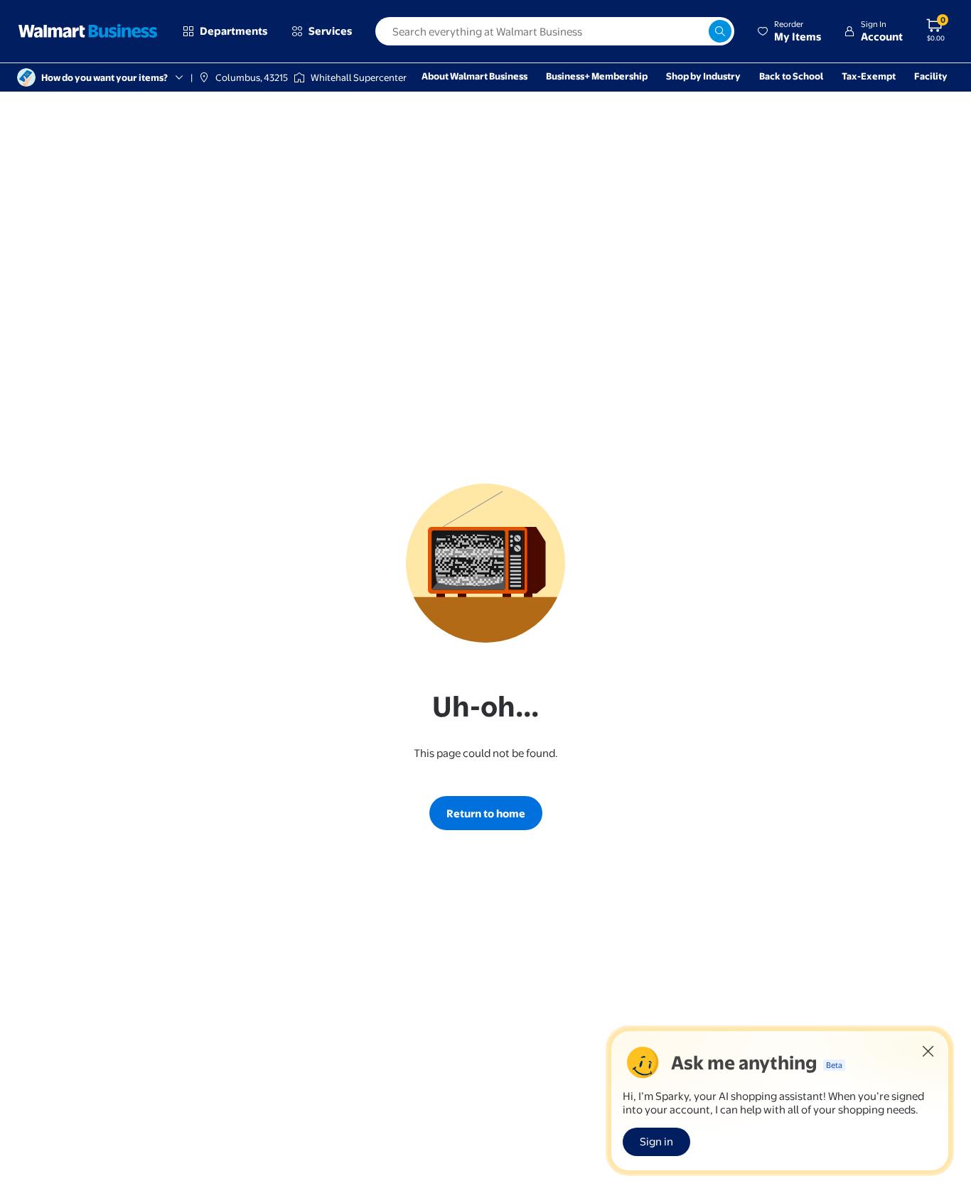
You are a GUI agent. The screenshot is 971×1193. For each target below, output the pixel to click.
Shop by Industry (703, 76)
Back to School (791, 76)
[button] (789, 31)
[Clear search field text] (697, 31)
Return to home (485, 813)
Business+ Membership (597, 76)
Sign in (656, 1141)
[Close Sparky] (928, 1050)
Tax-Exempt (869, 76)
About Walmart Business (474, 76)
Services (330, 31)
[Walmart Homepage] (88, 31)
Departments (233, 31)
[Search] (720, 31)
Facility (931, 76)
